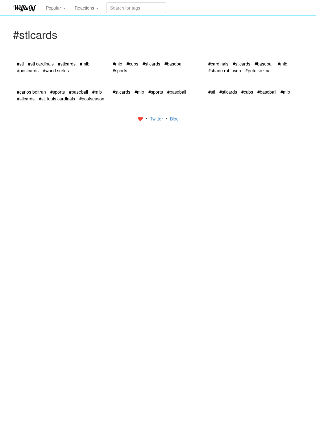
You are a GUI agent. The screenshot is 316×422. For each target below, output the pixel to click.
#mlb (84, 64)
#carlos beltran (31, 92)
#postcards (28, 70)
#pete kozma (258, 70)
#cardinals (218, 64)
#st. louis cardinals (57, 98)
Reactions (85, 8)
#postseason (91, 98)
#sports (120, 70)
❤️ (141, 119)
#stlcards (67, 64)
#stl (20, 64)
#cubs (132, 64)
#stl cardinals (41, 64)
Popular (54, 8)
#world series (56, 70)
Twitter (157, 119)
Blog (174, 119)
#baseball (173, 64)
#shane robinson (224, 70)
